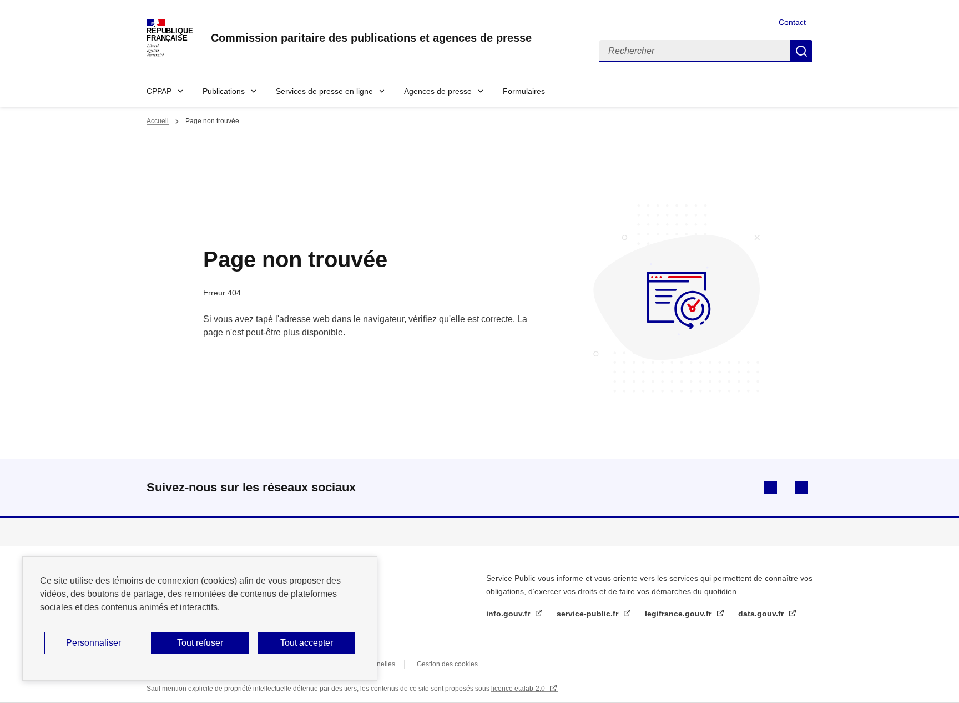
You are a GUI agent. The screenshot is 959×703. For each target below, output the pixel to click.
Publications (224, 91)
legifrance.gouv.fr (679, 613)
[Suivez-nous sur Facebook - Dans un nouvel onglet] (770, 487)
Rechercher (801, 51)
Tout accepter (306, 642)
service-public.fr (588, 613)
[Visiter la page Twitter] (801, 487)
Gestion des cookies (447, 664)
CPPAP (159, 91)
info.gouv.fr (509, 613)
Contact (792, 22)
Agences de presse (438, 91)
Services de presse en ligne (324, 91)
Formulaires (524, 91)
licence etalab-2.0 (519, 688)
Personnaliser (93, 642)
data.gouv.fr (762, 613)
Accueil (158, 121)
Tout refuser (200, 642)
